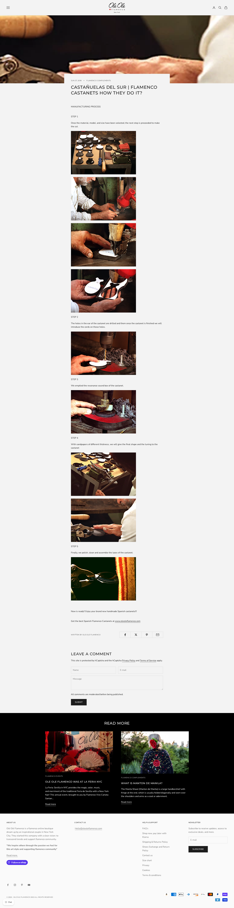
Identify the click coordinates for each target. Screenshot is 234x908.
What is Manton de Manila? (141, 783)
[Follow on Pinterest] (22, 885)
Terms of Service (148, 660)
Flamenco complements (98, 80)
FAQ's (145, 828)
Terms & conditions (151, 875)
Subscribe (198, 849)
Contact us (147, 855)
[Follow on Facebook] (7, 885)
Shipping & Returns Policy (155, 841)
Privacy (145, 865)
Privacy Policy (128, 660)
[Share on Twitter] (136, 635)
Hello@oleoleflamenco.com (88, 828)
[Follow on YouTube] (29, 885)
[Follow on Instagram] (15, 885)
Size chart (147, 860)
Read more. (12, 855)
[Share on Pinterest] (147, 635)
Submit (79, 702)
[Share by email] (157, 635)
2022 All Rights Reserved (42, 897)
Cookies (146, 870)
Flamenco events (54, 776)
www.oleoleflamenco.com (127, 621)
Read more (50, 804)
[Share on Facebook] (125, 635)
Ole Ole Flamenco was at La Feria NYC (73, 781)
